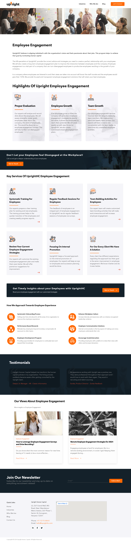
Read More (20, 458)
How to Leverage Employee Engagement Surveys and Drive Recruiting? (36, 443)
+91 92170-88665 (43, 521)
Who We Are (94, 4)
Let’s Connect (117, 4)
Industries (82, 4)
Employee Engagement (22, 439)
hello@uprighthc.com (44, 523)
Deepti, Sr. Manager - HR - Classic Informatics (30, 383)
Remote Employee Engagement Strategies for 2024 (91, 442)
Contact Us (11, 520)
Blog (103, 4)
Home (9, 506)
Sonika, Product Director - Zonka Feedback (86, 383)
